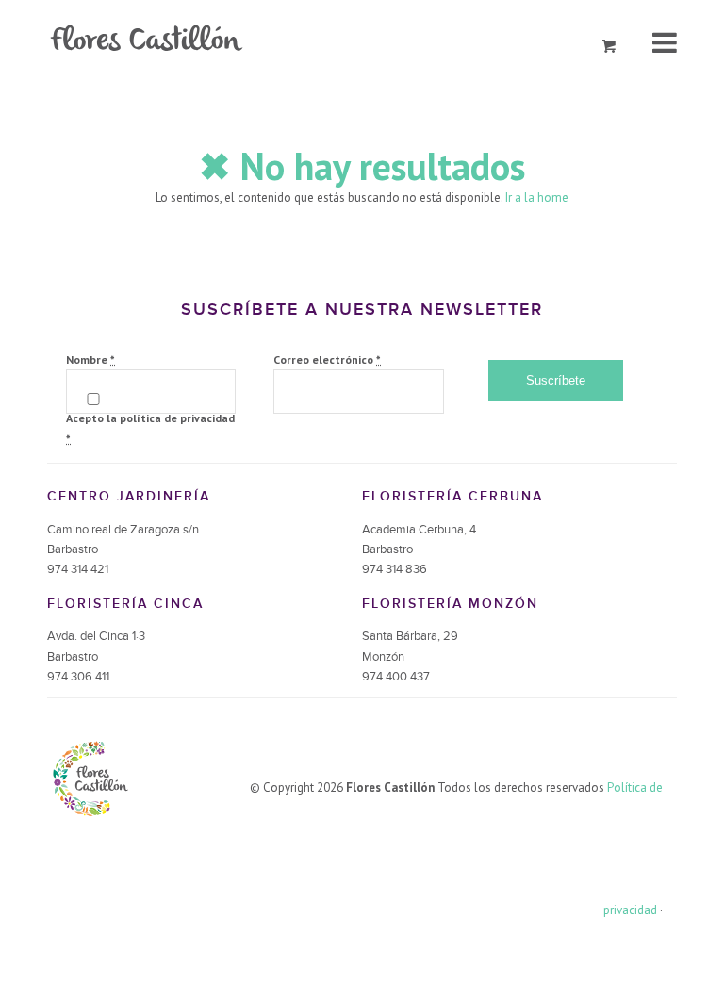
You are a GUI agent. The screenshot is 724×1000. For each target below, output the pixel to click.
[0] (609, 47)
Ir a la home (536, 197)
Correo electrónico (327, 359)
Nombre (90, 359)
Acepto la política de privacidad (150, 428)
